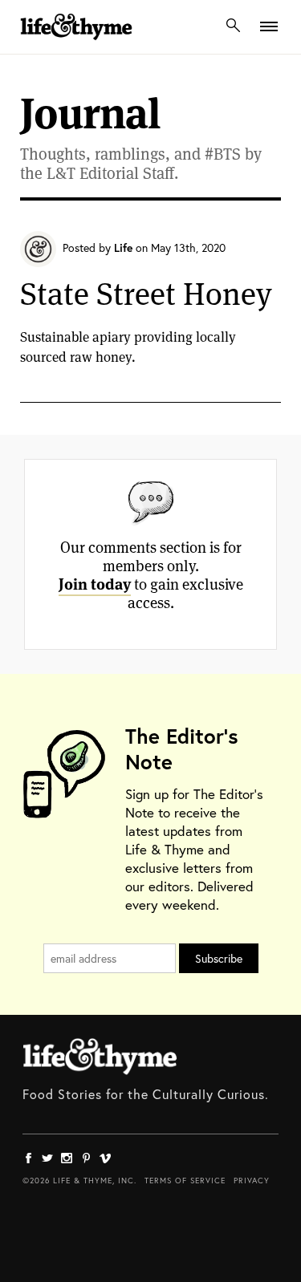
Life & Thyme (99, 1056)
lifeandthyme (76, 44)
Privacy (252, 1180)
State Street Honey (146, 294)
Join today (95, 584)
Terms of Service (185, 1180)
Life (123, 247)
